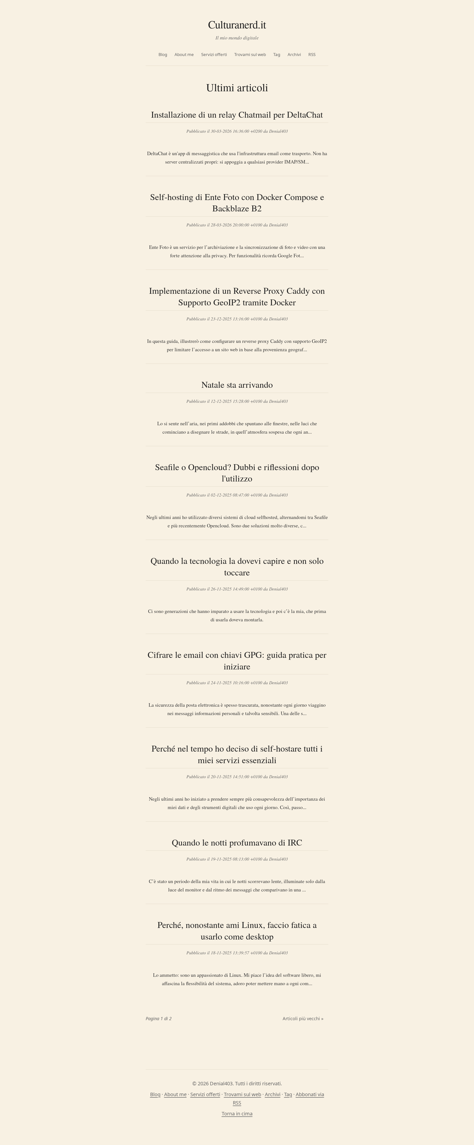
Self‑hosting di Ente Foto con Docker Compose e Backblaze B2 (237, 202)
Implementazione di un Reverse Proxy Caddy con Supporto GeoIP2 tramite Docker (237, 296)
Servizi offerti (214, 54)
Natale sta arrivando (237, 384)
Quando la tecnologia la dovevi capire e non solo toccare (237, 566)
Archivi (294, 54)
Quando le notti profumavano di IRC (237, 842)
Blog (162, 54)
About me (184, 54)
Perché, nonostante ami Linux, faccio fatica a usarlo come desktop (237, 930)
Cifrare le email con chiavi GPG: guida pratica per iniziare (237, 660)
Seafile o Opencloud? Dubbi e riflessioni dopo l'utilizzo (237, 472)
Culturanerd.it (237, 24)
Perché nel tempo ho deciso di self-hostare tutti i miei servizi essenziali (237, 754)
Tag (276, 54)
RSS (312, 54)
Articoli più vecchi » (303, 1018)
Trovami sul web (250, 54)
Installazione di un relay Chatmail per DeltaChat (237, 114)
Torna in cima (237, 1113)
